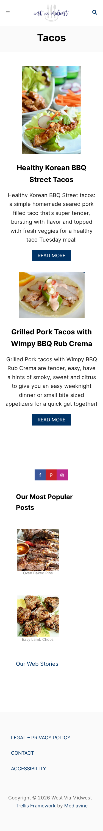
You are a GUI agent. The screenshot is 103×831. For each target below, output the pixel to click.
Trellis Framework (36, 805)
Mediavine (76, 805)
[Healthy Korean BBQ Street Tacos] (51, 112)
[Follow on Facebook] (40, 474)
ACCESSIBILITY (28, 768)
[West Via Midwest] (51, 13)
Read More (53, 256)
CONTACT (22, 753)
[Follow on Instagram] (62, 474)
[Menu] (8, 13)
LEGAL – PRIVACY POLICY (41, 737)
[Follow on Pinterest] (51, 474)
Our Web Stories (37, 664)
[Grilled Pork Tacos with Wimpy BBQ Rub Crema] (52, 298)
